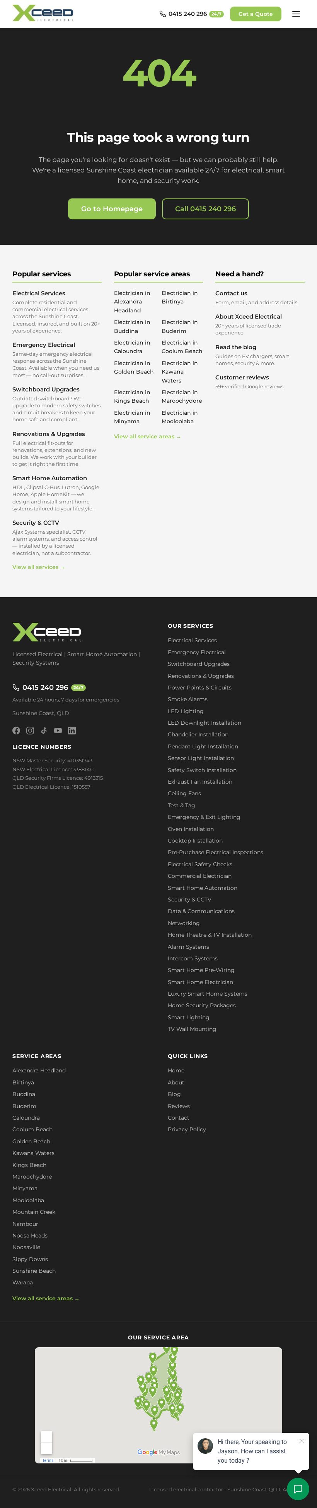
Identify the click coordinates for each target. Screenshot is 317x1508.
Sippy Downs (30, 1259)
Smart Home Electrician (200, 982)
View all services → (38, 567)
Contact (178, 1117)
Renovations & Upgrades (54, 448)
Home (176, 1070)
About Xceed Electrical (248, 324)
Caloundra (26, 1117)
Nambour (25, 1223)
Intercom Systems (193, 958)
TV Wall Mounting (192, 1028)
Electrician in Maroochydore (182, 396)
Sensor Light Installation (201, 758)
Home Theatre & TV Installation (210, 934)
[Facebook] (16, 730)
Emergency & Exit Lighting (204, 816)
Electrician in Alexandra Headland (132, 302)
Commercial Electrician (200, 875)
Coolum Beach (32, 1129)
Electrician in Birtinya (180, 297)
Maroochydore (32, 1176)
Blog (174, 1094)
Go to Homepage (112, 209)
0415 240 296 (53, 687)
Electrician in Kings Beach (132, 396)
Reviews (179, 1106)
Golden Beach (31, 1141)
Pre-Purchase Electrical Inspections (215, 852)
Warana (22, 1282)
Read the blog (252, 354)
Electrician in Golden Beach (134, 367)
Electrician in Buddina (132, 326)
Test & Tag (181, 805)
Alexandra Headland (39, 1070)
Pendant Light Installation (203, 746)
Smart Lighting (189, 1017)
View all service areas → (147, 436)
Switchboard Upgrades (56, 404)
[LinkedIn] (72, 730)
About (176, 1082)
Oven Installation (191, 829)
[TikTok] (44, 730)
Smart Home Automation (55, 493)
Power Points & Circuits (200, 687)
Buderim (24, 1106)
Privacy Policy (187, 1129)
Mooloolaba (28, 1200)
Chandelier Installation (198, 734)
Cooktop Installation (195, 840)
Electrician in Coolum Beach (182, 347)
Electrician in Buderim (180, 326)
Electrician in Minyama (132, 417)
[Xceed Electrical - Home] (43, 14)
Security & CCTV (54, 537)
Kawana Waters (33, 1153)
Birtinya (23, 1082)
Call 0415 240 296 (205, 209)
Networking (184, 923)
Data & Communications (201, 911)
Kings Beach (29, 1165)
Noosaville (26, 1247)
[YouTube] (58, 730)
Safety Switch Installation (202, 770)
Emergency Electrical (55, 359)
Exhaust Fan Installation (200, 781)
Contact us (256, 297)
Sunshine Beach (34, 1270)
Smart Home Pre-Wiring (201, 970)
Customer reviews (250, 381)
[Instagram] (30, 730)
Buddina (23, 1094)
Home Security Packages (202, 1005)
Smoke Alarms (188, 699)
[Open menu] (296, 13)
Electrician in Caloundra (132, 347)
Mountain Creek (33, 1211)
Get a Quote (256, 13)
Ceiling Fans (184, 793)
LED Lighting (186, 711)
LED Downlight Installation (204, 722)
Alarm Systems (188, 946)
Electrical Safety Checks (200, 864)
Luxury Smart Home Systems (207, 993)
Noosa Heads (30, 1235)
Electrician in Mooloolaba (180, 417)
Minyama (24, 1188)
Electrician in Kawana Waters (180, 372)
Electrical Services (56, 312)
